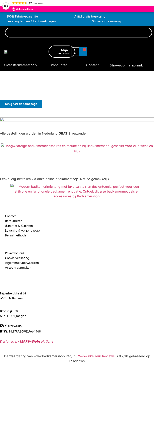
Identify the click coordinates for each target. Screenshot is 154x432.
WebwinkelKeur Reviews (96, 356)
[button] (61, 65)
